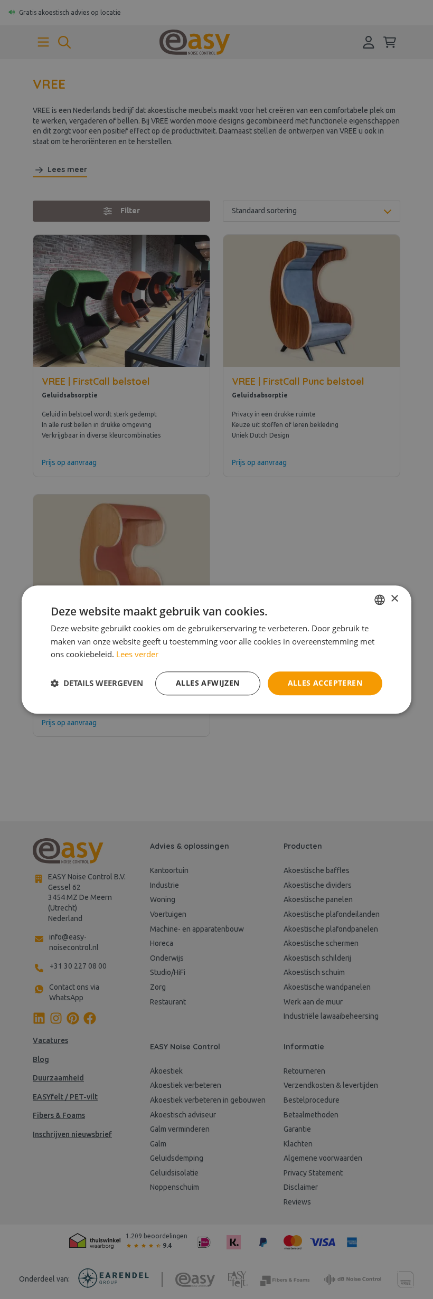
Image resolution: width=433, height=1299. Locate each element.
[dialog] (216, 649)
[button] (97, 683)
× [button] (394, 599)
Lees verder (137, 654)
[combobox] (379, 599)
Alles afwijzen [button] (208, 683)
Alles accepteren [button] (325, 683)
